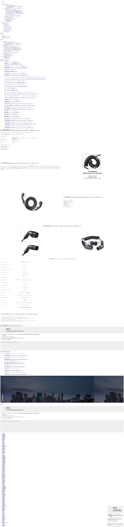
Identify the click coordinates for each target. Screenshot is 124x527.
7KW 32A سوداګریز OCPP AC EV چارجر (13, 63)
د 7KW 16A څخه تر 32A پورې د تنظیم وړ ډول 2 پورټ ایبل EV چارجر (18, 120)
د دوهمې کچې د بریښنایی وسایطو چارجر (10, 394)
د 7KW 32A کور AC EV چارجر (10, 71)
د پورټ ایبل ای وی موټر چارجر (41, 391)
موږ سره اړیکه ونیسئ (6, 31)
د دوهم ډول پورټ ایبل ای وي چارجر (13, 15)
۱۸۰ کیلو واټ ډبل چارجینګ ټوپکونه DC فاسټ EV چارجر (16, 86)
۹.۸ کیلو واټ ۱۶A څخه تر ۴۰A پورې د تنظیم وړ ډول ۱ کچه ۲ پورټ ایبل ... (19, 105)
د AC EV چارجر (7, 4)
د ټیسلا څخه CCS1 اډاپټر (7, 402)
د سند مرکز (6, 25)
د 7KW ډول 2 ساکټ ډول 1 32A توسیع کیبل (13, 370)
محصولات (3, 3)
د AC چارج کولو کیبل (10, 17)
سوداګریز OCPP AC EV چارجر (11, 5)
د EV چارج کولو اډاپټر (8, 19)
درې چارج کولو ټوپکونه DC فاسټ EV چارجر (14, 12)
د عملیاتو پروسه (7, 28)
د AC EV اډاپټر (9, 20)
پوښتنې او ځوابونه (6, 22)
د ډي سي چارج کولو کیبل (10, 18)
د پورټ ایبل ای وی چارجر (17, 391)
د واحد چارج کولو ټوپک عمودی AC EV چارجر (12, 44)
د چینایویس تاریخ (7, 26)
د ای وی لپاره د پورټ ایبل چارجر (28, 391)
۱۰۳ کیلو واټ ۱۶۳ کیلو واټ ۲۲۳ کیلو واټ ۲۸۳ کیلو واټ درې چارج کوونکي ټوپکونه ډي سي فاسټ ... (25, 78)
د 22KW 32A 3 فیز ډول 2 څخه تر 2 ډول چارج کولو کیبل (11, 325)
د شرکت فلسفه (6, 24)
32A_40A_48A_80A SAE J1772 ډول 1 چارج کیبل (14, 362)
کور (3, 2)
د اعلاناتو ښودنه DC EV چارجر (12, 9)
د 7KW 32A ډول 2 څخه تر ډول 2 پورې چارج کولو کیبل (15, 374)
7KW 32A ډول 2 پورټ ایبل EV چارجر (12, 112)
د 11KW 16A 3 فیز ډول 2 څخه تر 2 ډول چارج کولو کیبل (15, 355)
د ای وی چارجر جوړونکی (6, 393)
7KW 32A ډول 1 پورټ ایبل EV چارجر (12, 116)
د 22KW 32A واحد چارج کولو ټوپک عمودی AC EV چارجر (16, 67)
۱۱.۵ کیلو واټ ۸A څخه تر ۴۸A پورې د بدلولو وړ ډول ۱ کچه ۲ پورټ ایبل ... (20, 97)
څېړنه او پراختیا (7, 29)
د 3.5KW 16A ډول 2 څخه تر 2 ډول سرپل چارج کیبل (14, 366)
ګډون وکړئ (2, 378)
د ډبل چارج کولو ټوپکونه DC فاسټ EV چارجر (14, 11)
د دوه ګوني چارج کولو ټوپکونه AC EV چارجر (14, 6)
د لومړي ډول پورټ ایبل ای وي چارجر (11, 51)
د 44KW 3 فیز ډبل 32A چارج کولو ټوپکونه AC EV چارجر (16, 75)
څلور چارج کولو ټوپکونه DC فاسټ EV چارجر (14, 13)
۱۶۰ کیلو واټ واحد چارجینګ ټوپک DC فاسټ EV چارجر (15, 82)
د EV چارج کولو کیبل (8, 16)
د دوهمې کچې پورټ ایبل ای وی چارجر (67, 391)
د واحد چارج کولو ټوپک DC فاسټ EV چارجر (14, 10)
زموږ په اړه (4, 23)
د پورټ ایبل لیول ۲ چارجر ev (5, 391)
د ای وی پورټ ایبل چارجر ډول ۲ (53, 391)
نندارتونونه (7, 30)
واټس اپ (1, 404)
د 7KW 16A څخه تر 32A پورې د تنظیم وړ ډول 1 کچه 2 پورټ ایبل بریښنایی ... (20, 123)
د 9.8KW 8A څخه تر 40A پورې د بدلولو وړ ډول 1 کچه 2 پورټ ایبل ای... (19, 108)
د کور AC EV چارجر (10, 7)
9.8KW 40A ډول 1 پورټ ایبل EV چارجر (12, 101)
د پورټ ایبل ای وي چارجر (9, 14)
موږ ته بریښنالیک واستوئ (5, 144)
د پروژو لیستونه (7, 27)
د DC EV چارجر (5, 45)
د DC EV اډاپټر (9, 21)
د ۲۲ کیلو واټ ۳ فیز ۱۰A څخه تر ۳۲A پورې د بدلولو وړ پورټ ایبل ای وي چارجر (21, 93)
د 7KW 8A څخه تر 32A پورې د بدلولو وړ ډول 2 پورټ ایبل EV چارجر (18, 127)
